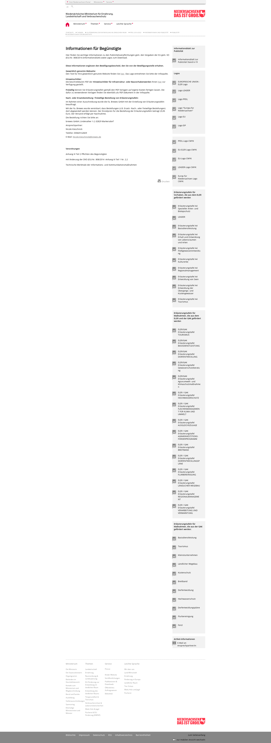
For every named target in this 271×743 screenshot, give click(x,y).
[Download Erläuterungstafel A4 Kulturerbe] (175, 261)
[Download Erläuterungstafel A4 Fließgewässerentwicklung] (175, 250)
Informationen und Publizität (156, 32)
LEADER (181, 217)
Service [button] (107, 23)
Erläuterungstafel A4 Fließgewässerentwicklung (189, 251)
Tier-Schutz (128, 686)
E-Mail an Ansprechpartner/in (186, 644)
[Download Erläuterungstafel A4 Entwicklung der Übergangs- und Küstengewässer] (175, 287)
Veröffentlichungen (112, 678)
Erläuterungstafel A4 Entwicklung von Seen (188, 278)
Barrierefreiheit (143, 735)
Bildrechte (71, 735)
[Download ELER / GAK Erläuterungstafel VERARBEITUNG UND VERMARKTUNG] (175, 507)
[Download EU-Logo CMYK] (175, 160)
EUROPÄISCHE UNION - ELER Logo (189, 83)
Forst (180, 625)
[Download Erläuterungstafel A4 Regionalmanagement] (175, 269)
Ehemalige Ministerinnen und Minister (73, 710)
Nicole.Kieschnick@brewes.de (87, 137)
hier (122, 73)
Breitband (182, 581)
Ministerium (71, 663)
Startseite (70, 32)
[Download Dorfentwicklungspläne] (175, 609)
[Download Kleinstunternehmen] (175, 557)
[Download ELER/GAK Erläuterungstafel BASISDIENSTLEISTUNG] (175, 342)
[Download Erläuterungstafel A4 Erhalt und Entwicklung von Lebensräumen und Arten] (175, 236)
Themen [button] (94, 23)
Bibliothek (109, 693)
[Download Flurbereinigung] (175, 618)
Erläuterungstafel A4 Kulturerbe (187, 260)
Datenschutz (99, 735)
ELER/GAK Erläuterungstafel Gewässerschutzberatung (189, 366)
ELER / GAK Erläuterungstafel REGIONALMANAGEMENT (188, 495)
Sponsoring (70, 704)
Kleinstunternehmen (188, 555)
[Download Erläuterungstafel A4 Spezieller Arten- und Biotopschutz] (175, 208)
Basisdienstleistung (187, 537)
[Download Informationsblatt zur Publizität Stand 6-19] (175, 61)
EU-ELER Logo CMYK (187, 149)
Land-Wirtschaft (130, 672)
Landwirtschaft (91, 669)
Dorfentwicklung (186, 590)
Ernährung (89, 672)
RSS (110, 735)
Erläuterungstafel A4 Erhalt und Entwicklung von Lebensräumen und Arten (189, 238)
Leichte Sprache (131, 663)
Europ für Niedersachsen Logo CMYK (187, 179)
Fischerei (127, 693)
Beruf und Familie (73, 694)
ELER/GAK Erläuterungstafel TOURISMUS (186, 332)
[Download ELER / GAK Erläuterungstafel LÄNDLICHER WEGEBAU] (175, 482)
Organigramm (71, 676)
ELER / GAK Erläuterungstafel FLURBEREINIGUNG (187, 472)
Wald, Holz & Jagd (92, 709)
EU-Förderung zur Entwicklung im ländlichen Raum (106, 32)
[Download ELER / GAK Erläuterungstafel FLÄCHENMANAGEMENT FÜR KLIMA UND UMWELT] (175, 405)
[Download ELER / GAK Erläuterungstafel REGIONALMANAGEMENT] (175, 493)
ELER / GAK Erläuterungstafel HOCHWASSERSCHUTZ (188, 395)
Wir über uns (129, 669)
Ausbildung (70, 697)
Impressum (84, 735)
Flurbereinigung (185, 616)
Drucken (166, 181)
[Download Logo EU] (175, 118)
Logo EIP (182, 125)
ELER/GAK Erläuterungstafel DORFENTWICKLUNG (187, 354)
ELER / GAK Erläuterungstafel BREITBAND (186, 447)
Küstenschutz (184, 572)
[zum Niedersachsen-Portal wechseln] (189, 16)
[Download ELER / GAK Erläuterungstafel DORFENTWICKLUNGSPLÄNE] (175, 457)
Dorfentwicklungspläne (189, 607)
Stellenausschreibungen (75, 701)
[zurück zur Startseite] (90, 14)
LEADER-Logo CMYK (187, 167)
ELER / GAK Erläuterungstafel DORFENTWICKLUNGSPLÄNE (189, 459)
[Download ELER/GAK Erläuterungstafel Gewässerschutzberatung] (175, 364)
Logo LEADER (184, 90)
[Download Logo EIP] (175, 127)
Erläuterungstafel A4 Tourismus (187, 300)
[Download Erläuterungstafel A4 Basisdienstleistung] (175, 227)
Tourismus (183, 546)
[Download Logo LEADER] (175, 92)
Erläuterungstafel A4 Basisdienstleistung (187, 227)
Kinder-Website (111, 675)
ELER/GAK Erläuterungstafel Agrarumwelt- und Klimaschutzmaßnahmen (189, 381)
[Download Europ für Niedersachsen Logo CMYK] (175, 178)
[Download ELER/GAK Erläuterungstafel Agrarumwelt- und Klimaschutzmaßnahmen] (175, 378)
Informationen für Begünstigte (79, 34)
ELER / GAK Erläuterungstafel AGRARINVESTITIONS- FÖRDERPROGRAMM (188, 435)
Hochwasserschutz (187, 598)
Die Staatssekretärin (74, 672)
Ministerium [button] (79, 23)
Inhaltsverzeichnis (123, 735)
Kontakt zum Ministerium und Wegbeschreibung (73, 688)
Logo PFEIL (183, 99)
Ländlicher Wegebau (187, 563)
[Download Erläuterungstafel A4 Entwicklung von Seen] (175, 278)
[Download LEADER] (175, 219)
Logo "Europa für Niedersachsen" (186, 109)
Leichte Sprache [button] (124, 23)
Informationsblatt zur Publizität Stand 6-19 (188, 60)
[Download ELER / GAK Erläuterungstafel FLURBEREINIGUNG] (175, 471)
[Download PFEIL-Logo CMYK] (175, 143)
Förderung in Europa (132, 679)
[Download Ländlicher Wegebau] (175, 565)
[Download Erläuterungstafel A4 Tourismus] (175, 301)
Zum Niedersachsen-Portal (79, 2)
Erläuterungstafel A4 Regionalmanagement (188, 269)
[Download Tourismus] (175, 548)
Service (108, 663)
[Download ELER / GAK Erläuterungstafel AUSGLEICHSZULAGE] (175, 421)
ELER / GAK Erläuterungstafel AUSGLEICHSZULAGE (187, 423)
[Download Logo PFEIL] (175, 101)
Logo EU (181, 116)
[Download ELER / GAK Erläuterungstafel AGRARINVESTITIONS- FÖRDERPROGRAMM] (175, 432)
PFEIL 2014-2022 (135, 32)
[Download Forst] (175, 627)
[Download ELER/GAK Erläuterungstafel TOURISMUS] (175, 331)
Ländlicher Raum (130, 683)
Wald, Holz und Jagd (132, 689)
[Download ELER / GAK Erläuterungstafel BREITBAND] (175, 446)
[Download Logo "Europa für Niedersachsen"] (175, 110)
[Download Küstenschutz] (175, 574)
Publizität (176, 32)
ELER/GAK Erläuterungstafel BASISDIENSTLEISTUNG (189, 343)
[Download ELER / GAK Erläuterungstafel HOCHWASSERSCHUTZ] (175, 394)
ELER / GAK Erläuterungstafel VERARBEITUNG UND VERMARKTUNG (187, 509)
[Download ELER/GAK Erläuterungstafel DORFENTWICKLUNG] (175, 353)
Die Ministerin (71, 669)
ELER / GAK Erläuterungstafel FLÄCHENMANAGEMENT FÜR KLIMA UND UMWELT (189, 409)
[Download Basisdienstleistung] (175, 539)
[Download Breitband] (175, 583)
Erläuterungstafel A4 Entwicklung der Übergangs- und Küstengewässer (187, 289)
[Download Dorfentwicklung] (175, 592)
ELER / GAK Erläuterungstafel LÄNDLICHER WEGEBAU (189, 483)
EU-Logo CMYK (185, 158)
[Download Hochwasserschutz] (175, 600)
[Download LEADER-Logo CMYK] (175, 169)
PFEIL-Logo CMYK (186, 141)
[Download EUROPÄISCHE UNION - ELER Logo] (175, 83)
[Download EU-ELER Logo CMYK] (175, 151)
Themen (80, 32)
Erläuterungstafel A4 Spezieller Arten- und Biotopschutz (188, 209)
